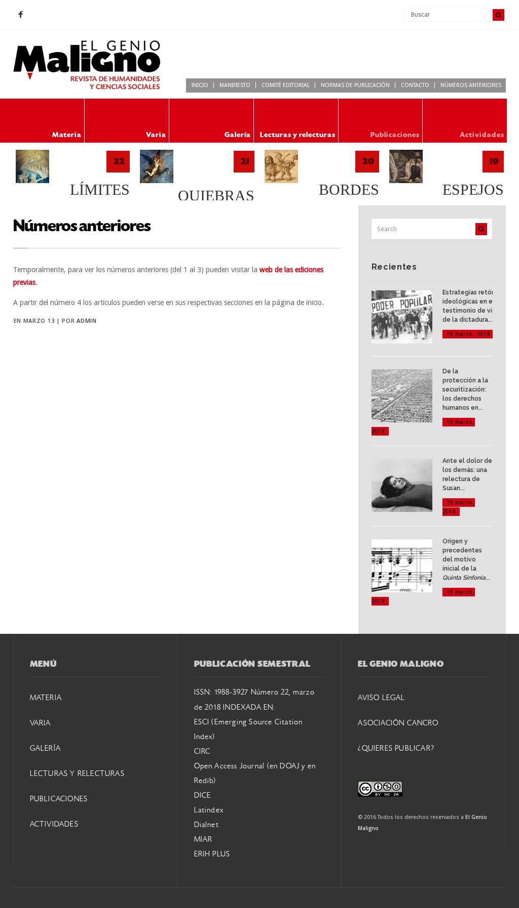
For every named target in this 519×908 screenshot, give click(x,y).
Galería (238, 135)
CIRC (202, 751)
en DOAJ (285, 766)
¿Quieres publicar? (396, 748)
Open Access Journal (229, 766)
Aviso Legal (381, 698)
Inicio (200, 85)
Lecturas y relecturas (298, 135)
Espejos (473, 189)
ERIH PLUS (212, 854)
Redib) (205, 781)
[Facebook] (20, 15)
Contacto (415, 85)
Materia (67, 135)
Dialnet (206, 825)
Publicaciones (395, 135)
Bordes (349, 189)
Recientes (394, 267)
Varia (156, 135)
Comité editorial (286, 85)
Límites (100, 189)
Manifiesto (234, 85)
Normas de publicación (355, 85)
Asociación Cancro (398, 723)
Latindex (209, 810)
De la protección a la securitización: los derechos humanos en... (465, 389)
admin (87, 320)
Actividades (482, 135)
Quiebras (216, 195)
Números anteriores (470, 85)
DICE (202, 795)
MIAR (203, 839)
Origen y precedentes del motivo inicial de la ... (466, 559)
